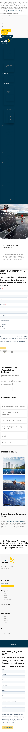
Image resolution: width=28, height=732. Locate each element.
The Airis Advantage (8, 77)
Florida (11, 112)
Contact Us (6, 106)
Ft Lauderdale (14, 121)
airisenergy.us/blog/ (14, 527)
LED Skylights (10, 56)
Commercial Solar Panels (9, 52)
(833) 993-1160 (4, 583)
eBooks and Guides (9, 88)
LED (10, 71)
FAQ (8, 81)
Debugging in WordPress (14, 10)
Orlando (14, 119)
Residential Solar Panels (9, 49)
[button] (6, 30)
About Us (6, 73)
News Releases (8, 103)
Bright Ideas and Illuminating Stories (15, 521)
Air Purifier (10, 99)
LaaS (8, 58)
